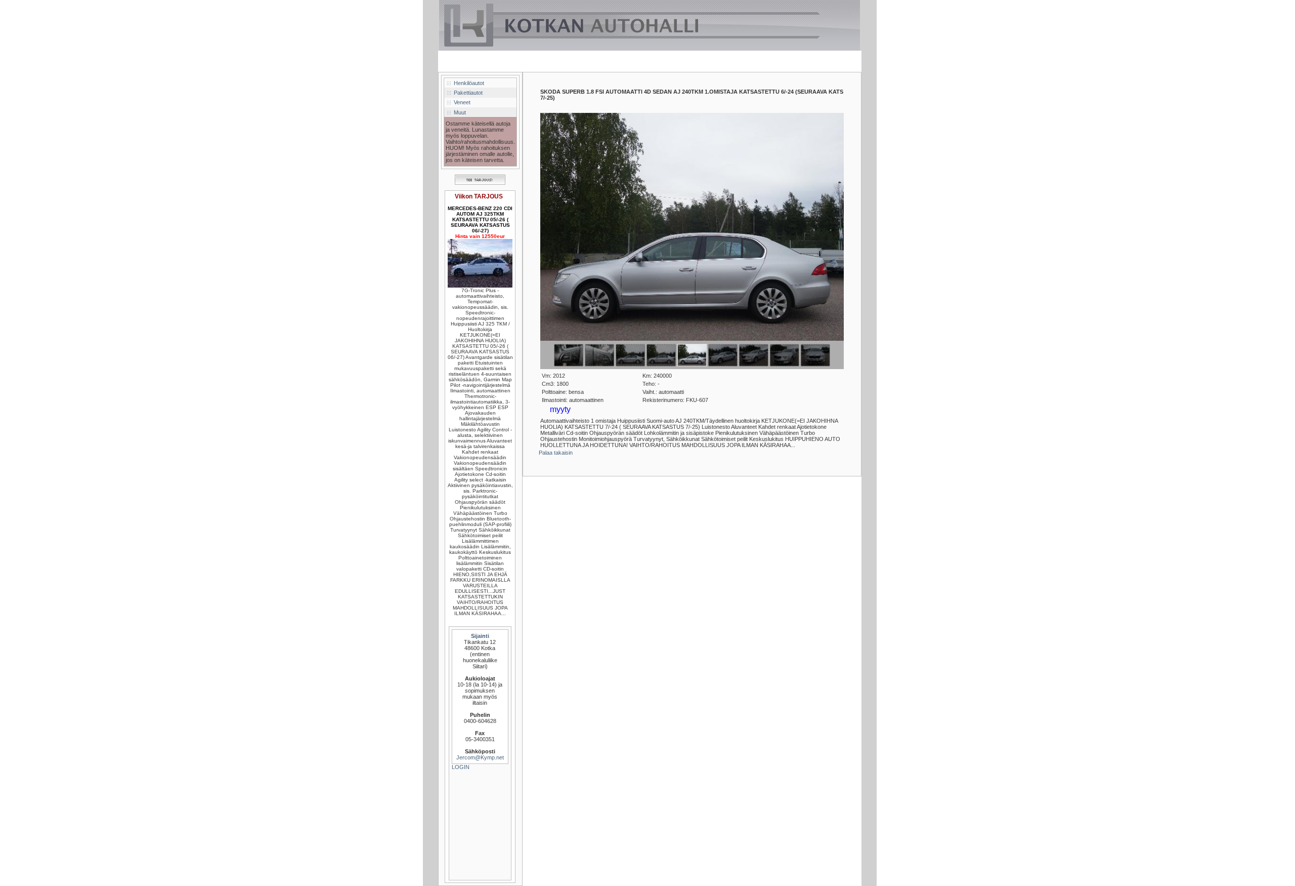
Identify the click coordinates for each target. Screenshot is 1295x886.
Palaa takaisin (556, 453)
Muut (460, 112)
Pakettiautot (468, 93)
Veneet (462, 102)
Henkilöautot (469, 83)
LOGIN (460, 767)
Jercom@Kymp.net (480, 757)
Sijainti (480, 636)
